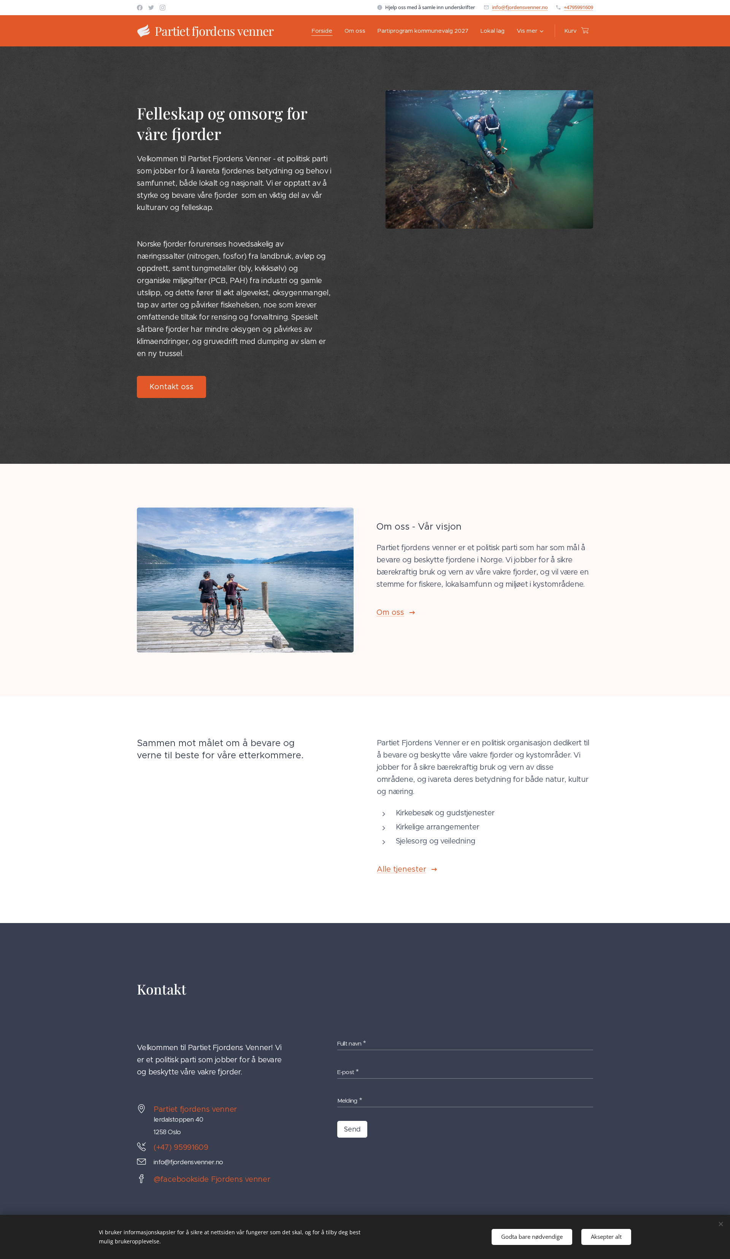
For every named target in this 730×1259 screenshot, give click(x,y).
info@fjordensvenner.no (520, 7)
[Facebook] (139, 7)
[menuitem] (324, 30)
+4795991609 (578, 7)
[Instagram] (162, 7)
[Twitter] (151, 7)
